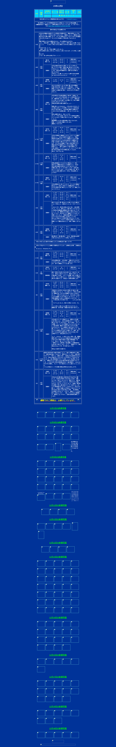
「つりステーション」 (72, 19)
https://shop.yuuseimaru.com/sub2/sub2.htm (59, 26)
